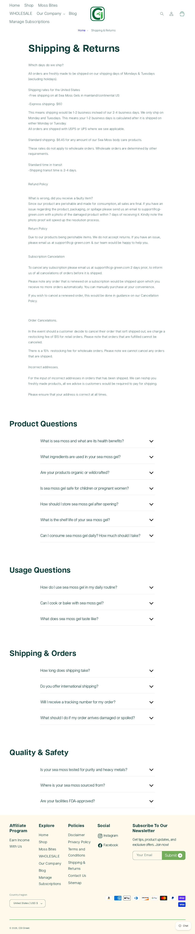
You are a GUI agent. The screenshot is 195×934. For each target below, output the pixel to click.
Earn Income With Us (20, 843)
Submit (171, 855)
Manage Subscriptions (50, 881)
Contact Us (77, 876)
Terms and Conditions (76, 852)
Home (82, 30)
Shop (43, 842)
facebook (111, 845)
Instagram (111, 835)
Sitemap (75, 883)
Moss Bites (47, 849)
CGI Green (24, 928)
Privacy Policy (79, 842)
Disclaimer (76, 835)
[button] (50, 14)
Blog (42, 870)
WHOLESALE (49, 856)
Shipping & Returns (77, 866)
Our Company (50, 863)
